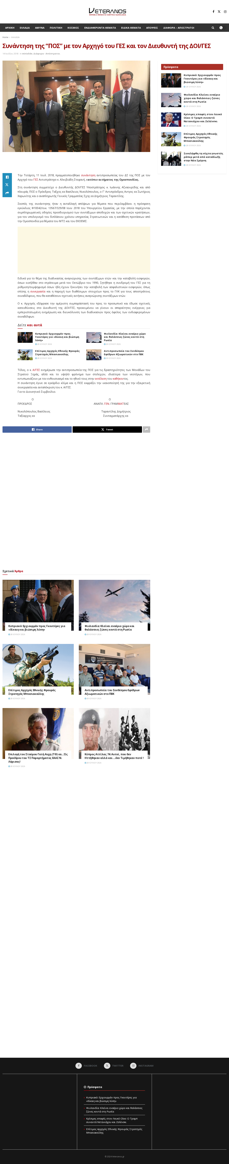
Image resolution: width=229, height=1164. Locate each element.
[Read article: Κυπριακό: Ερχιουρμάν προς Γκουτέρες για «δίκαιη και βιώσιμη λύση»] (25, 337)
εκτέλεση (101, 378)
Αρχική (9, 27)
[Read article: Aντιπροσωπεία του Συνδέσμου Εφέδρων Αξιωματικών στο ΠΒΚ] (93, 354)
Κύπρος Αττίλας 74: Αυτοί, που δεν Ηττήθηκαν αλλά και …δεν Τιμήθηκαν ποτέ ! (114, 756)
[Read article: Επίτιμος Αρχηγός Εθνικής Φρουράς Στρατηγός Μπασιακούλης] (25, 354)
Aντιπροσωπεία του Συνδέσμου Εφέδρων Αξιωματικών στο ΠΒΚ (124, 352)
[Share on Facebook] (7, 177)
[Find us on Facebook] (213, 12)
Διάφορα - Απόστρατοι (46, 53)
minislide (15, 37)
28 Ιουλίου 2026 (44, 344)
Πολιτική (56, 27)
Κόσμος (73, 27)
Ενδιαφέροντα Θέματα (100, 27)
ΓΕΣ (35, 179)
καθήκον (118, 378)
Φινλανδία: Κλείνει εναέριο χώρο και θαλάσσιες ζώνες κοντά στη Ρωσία (125, 337)
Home (5, 37)
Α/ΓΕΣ (36, 370)
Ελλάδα (25, 27)
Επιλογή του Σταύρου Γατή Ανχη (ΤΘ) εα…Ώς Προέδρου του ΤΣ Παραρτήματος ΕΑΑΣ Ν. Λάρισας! (38, 757)
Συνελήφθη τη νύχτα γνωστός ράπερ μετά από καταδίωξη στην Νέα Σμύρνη (203, 157)
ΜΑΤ (121, 404)
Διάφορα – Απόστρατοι (178, 27)
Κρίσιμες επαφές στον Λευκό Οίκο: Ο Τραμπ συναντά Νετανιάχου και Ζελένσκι (203, 117)
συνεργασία (37, 291)
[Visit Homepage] (107, 11)
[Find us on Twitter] (219, 12)
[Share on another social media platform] (7, 193)
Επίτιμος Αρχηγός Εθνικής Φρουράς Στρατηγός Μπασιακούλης (57, 352)
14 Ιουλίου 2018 (10, 53)
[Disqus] (76, 821)
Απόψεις (152, 27)
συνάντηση (88, 175)
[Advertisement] (76, 164)
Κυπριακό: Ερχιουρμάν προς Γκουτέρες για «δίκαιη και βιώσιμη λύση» (57, 337)
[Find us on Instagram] (225, 12)
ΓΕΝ (106, 404)
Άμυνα (39, 27)
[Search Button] (213, 27)
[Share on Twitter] (7, 185)
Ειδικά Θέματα (131, 27)
